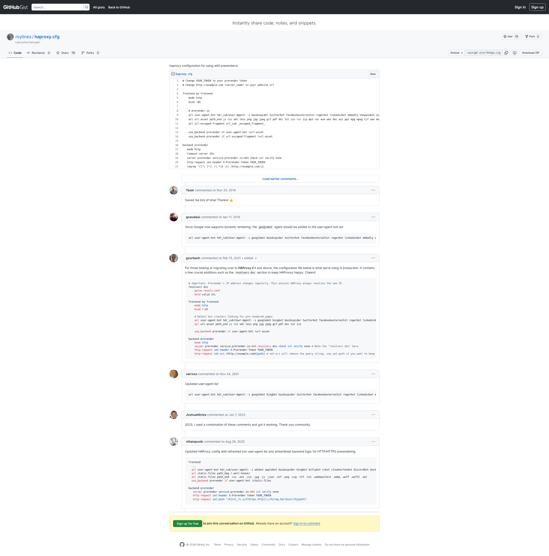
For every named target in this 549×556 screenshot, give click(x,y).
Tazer (190, 190)
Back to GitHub (119, 7)
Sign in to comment (306, 523)
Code (17, 53)
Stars (68, 53)
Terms (217, 544)
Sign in (520, 7)
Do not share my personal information (347, 544)
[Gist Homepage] (15, 7)
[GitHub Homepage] (182, 544)
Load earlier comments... (280, 179)
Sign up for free (188, 523)
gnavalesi (193, 217)
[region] (274, 124)
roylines (23, 36)
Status (254, 544)
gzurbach (193, 258)
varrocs (191, 374)
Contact (293, 544)
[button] (506, 53)
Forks (92, 53)
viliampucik (194, 441)
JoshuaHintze (196, 414)
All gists (99, 7)
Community (268, 544)
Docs (282, 544)
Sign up (537, 7)
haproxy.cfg (47, 36)
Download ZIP (530, 52)
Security (242, 544)
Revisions (41, 53)
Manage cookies (311, 544)
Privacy (229, 544)
